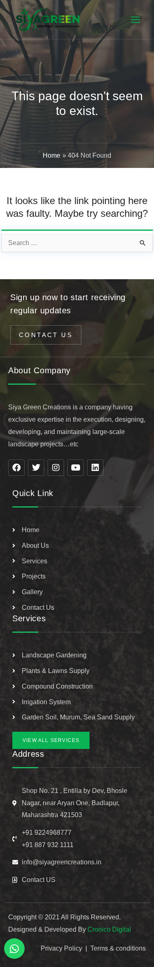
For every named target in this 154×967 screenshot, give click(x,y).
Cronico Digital (109, 929)
